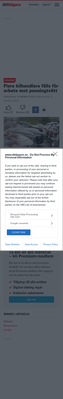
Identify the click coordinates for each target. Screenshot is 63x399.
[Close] (56, 155)
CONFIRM (18, 232)
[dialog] (31, 199)
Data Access (31, 244)
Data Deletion (12, 244)
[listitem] (31, 215)
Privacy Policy (50, 244)
